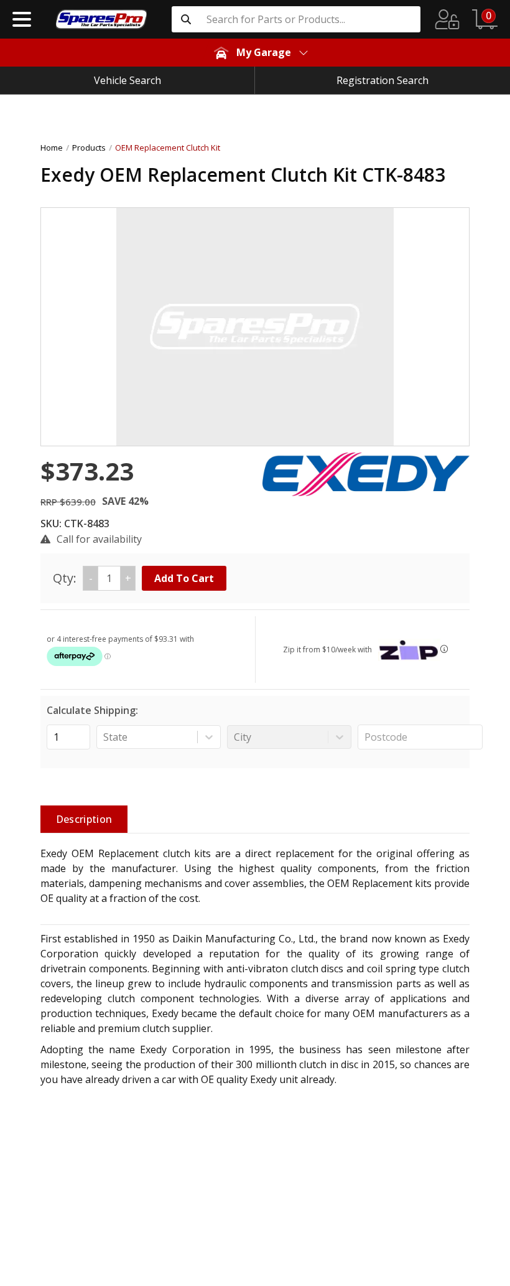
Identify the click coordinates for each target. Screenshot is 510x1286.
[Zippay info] (444, 649)
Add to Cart (184, 578)
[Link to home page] (101, 19)
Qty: (92, 578)
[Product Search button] (186, 19)
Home (51, 147)
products (89, 147)
